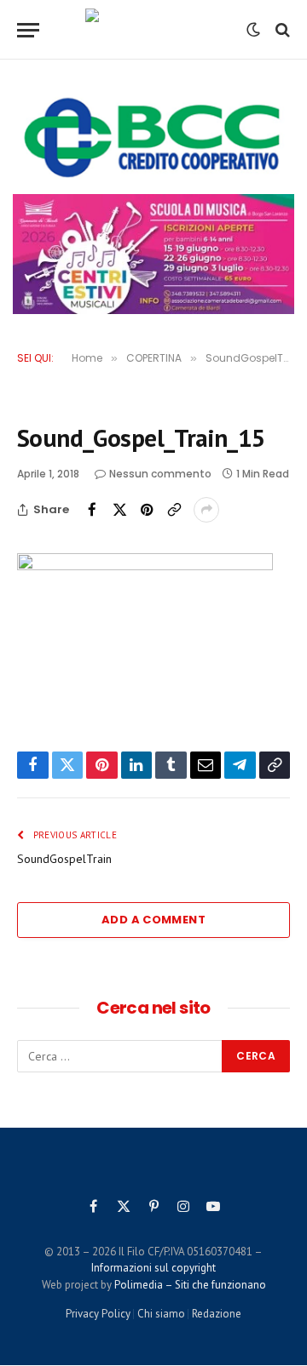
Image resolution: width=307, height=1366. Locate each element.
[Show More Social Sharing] (206, 510)
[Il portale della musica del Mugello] (153, 30)
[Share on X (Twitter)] (119, 510)
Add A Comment (153, 920)
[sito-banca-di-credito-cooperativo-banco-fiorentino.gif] (153, 137)
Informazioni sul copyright (153, 1267)
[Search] (281, 30)
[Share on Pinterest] (146, 510)
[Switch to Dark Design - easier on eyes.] (253, 29)
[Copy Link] (174, 510)
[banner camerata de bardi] (153, 254)
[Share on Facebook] (92, 510)
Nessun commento (160, 473)
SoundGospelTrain (64, 858)
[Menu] (28, 30)
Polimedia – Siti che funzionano (190, 1284)
